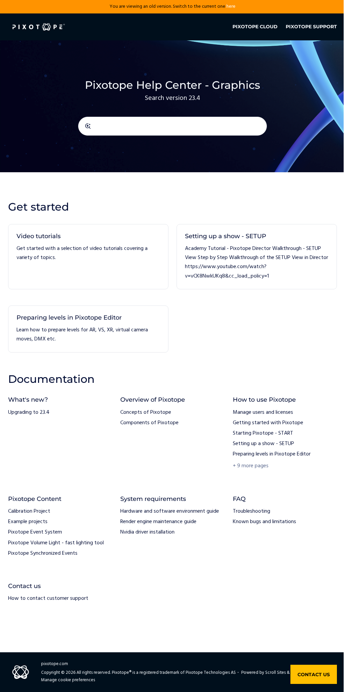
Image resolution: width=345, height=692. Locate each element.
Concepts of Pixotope (145, 412)
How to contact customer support (48, 598)
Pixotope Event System (35, 532)
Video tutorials (39, 236)
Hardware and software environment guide (169, 511)
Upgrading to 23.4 (29, 412)
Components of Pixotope (149, 422)
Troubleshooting (251, 511)
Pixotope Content (34, 499)
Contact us (24, 586)
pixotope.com (54, 663)
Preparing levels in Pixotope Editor (69, 317)
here (231, 6)
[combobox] (172, 126)
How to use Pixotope (264, 399)
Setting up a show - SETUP (225, 236)
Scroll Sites (275, 672)
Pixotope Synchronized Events (42, 553)
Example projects (28, 521)
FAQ (239, 499)
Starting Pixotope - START (263, 433)
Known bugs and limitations (264, 521)
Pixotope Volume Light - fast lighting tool (56, 543)
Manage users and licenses (263, 412)
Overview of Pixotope (152, 399)
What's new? (28, 399)
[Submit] (88, 126)
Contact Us (313, 674)
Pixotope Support (311, 27)
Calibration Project (29, 511)
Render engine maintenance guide (158, 521)
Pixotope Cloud (255, 27)
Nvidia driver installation (147, 532)
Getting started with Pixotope (268, 422)
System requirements (153, 499)
